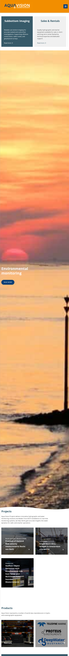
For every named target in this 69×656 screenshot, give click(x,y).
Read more (7, 43)
